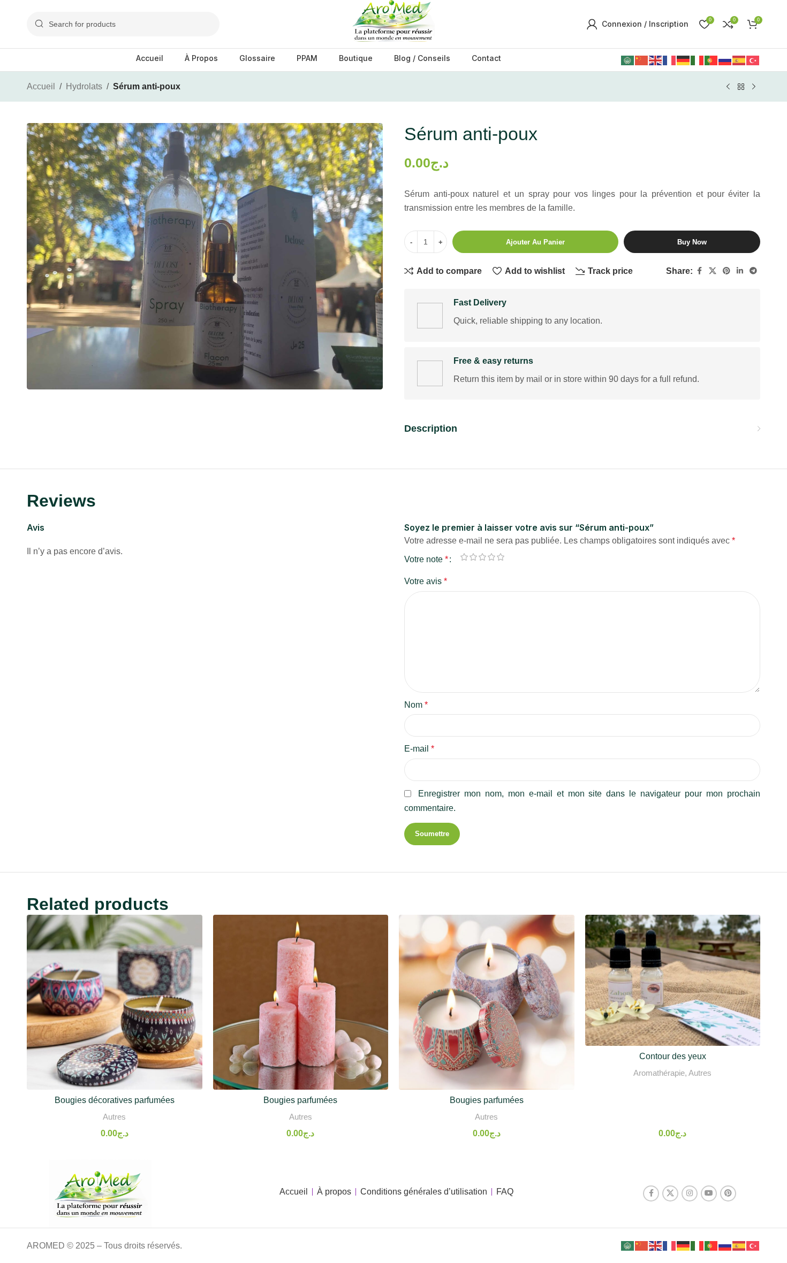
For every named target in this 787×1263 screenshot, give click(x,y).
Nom (416, 704)
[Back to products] (741, 87)
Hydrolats (84, 86)
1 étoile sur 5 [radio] (463, 557)
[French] (670, 59)
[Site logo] (393, 23)
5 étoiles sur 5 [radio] (500, 557)
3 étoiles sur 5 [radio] (482, 557)
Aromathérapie (659, 1072)
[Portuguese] (711, 59)
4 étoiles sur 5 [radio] (491, 557)
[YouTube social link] (709, 1193)
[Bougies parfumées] (301, 1002)
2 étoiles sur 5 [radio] (473, 557)
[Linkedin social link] (739, 271)
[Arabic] (628, 59)
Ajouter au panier (535, 242)
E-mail (419, 748)
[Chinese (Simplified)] (642, 59)
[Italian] (698, 59)
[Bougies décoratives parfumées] (114, 1002)
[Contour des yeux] (673, 980)
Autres (114, 1116)
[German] (684, 59)
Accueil (41, 86)
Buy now (692, 242)
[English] (656, 59)
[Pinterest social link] (726, 271)
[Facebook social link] (699, 271)
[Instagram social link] (690, 1193)
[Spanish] (739, 59)
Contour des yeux (672, 1056)
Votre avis (425, 581)
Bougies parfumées (300, 1100)
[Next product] (753, 87)
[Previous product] (728, 87)
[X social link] (713, 271)
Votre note (426, 559)
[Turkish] (753, 59)
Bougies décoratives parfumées (115, 1100)
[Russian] (725, 59)
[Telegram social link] (753, 271)
